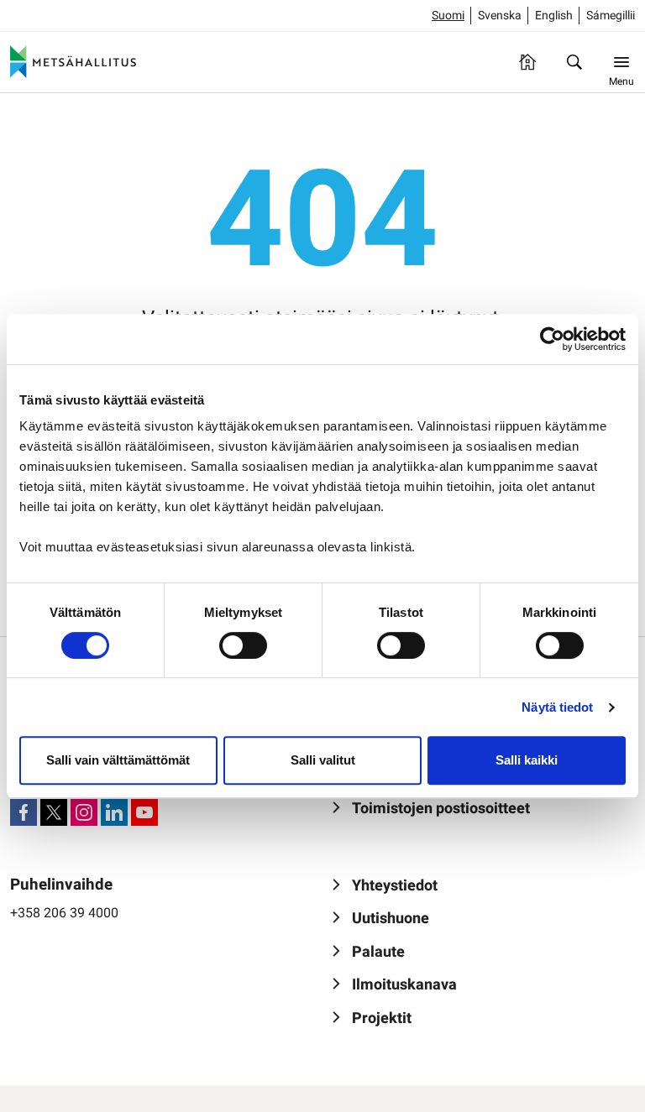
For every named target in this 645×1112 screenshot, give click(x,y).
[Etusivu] (527, 62)
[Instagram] (84, 812)
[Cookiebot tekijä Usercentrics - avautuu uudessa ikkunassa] (552, 339)
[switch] (243, 645)
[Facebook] (23, 812)
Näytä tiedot (557, 707)
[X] (53, 812)
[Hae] (574, 62)
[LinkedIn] (114, 812)
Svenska (500, 15)
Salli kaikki (527, 760)
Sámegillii (610, 15)
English (554, 15)
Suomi (448, 15)
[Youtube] (144, 812)
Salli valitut (323, 760)
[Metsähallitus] (73, 62)
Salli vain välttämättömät (118, 760)
